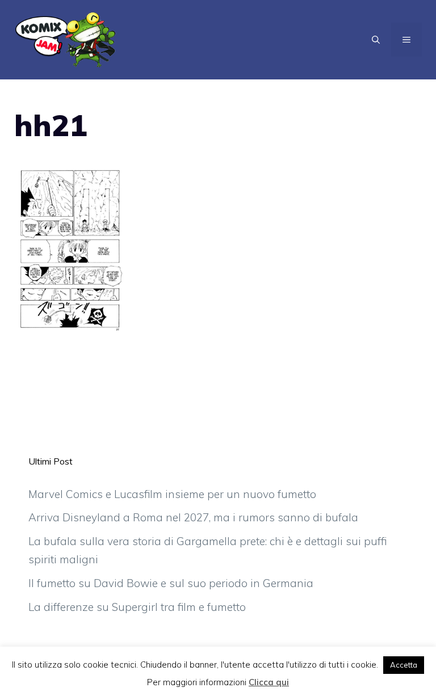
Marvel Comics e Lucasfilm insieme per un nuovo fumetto (172, 494)
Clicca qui (269, 682)
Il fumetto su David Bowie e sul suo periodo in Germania (170, 583)
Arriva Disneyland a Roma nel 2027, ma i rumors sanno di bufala (193, 517)
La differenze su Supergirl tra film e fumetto (137, 607)
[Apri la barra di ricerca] (375, 40)
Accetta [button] (403, 664)
